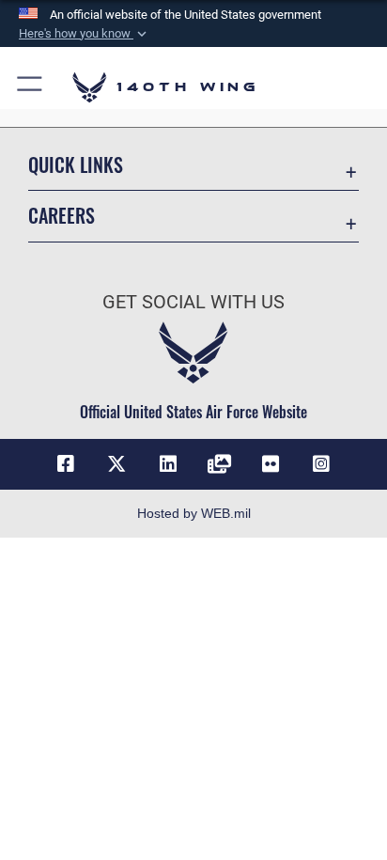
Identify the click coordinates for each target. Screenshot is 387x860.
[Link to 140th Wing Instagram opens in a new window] (321, 464)
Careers (61, 215)
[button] (84, 33)
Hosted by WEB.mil (194, 513)
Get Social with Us (193, 302)
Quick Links (75, 165)
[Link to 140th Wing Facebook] (66, 464)
